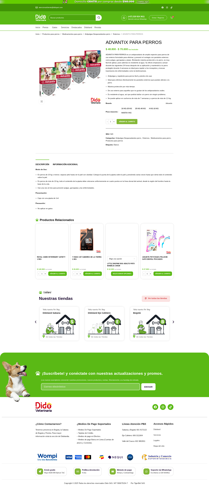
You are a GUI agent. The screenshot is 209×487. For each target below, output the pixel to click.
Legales (156, 440)
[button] (57, 273)
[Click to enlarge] (42, 101)
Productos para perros (51, 34)
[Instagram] (163, 407)
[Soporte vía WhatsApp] (146, 471)
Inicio (38, 34)
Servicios (157, 435)
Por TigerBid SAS (138, 483)
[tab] (42, 163)
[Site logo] (41, 18)
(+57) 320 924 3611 (136, 17)
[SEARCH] (99, 18)
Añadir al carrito (127, 122)
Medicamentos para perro (72, 34)
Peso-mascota (111, 112)
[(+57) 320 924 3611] (124, 17)
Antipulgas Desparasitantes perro (98, 34)
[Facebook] (155, 407)
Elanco (116, 145)
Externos (116, 34)
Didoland (156, 429)
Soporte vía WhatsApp (161, 470)
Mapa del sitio (158, 446)
